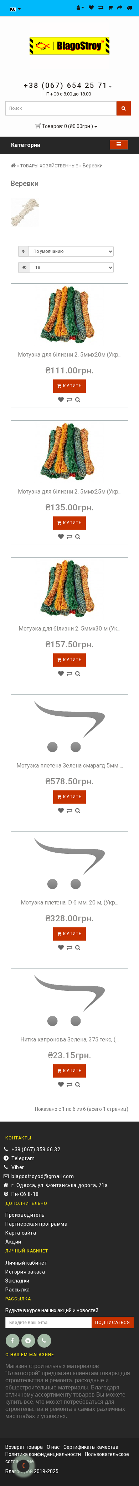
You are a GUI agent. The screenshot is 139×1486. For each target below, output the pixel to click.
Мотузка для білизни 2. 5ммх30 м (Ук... (69, 628)
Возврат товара (24, 1447)
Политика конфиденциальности (43, 1454)
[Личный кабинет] (80, 7)
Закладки (17, 1281)
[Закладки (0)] (91, 7)
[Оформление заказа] (119, 7)
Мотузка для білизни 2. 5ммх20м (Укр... (70, 354)
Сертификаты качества (90, 1447)
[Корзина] (110, 7)
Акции (13, 1242)
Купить (72, 385)
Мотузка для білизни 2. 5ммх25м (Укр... (70, 491)
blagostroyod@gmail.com (42, 1176)
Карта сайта (20, 1233)
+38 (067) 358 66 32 (35, 1149)
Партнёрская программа (36, 1224)
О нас (53, 1447)
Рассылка (17, 1290)
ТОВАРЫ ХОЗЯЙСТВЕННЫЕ (49, 165)
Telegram (23, 1158)
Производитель (25, 1215)
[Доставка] (129, 7)
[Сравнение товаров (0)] (100, 7)
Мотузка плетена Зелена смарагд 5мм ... (69, 765)
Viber (17, 1167)
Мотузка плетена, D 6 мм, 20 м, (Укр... (69, 902)
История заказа (25, 1272)
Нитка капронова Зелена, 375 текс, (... (69, 1039)
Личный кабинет (26, 1263)
